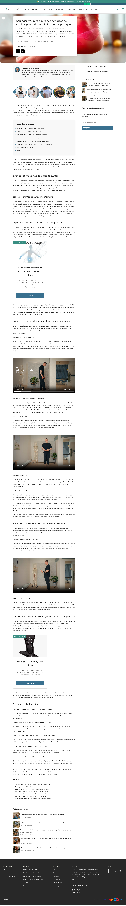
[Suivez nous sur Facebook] (110, 871)
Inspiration (26, 886)
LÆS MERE (30, 295)
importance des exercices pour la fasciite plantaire (31, 135)
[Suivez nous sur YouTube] (120, 871)
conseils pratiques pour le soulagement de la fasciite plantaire (35, 144)
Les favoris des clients (30, 9)
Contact (5, 873)
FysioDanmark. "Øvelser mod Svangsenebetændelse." (33, 789)
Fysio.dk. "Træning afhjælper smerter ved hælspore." (32, 791)
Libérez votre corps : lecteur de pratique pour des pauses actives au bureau (44, 823)
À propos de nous (102, 3)
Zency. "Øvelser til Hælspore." (25, 787)
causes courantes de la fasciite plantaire (28, 132)
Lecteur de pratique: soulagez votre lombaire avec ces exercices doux (42, 815)
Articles (25, 883)
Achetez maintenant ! (83, 1)
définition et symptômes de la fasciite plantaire (30, 128)
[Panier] (122, 9)
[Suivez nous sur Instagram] (115, 871)
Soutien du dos (82, 9)
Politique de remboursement (32, 876)
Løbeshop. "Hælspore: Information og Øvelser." (31, 794)
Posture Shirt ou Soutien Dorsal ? (33, 879)
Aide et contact (120, 3)
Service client (94, 9)
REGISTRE (86, 128)
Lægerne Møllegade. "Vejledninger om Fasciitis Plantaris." (34, 799)
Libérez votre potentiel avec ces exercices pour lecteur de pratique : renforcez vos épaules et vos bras (99, 98)
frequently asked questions (24, 147)
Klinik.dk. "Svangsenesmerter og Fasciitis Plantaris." (32, 796)
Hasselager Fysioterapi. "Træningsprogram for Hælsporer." (34, 784)
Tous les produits (58, 886)
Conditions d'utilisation (30, 870)
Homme (49, 9)
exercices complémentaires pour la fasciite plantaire (32, 141)
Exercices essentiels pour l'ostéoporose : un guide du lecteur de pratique (43, 848)
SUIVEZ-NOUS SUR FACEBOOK (97, 71)
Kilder (17, 151)
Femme (42, 9)
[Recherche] (118, 9)
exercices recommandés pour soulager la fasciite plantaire (33, 138)
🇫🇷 (101, 9)
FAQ (4, 870)
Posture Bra (71, 9)
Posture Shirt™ (60, 9)
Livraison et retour (9, 876)
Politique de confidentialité (31, 873)
